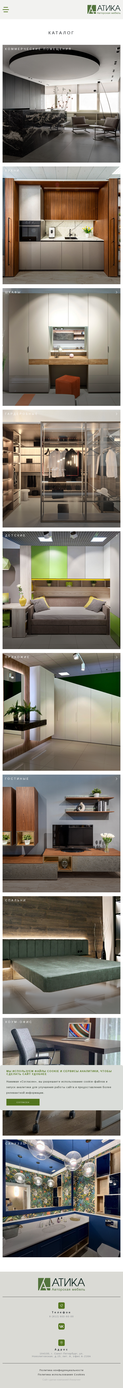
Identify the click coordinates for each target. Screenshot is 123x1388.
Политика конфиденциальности (62, 1370)
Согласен (22, 1102)
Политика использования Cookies (61, 1374)
